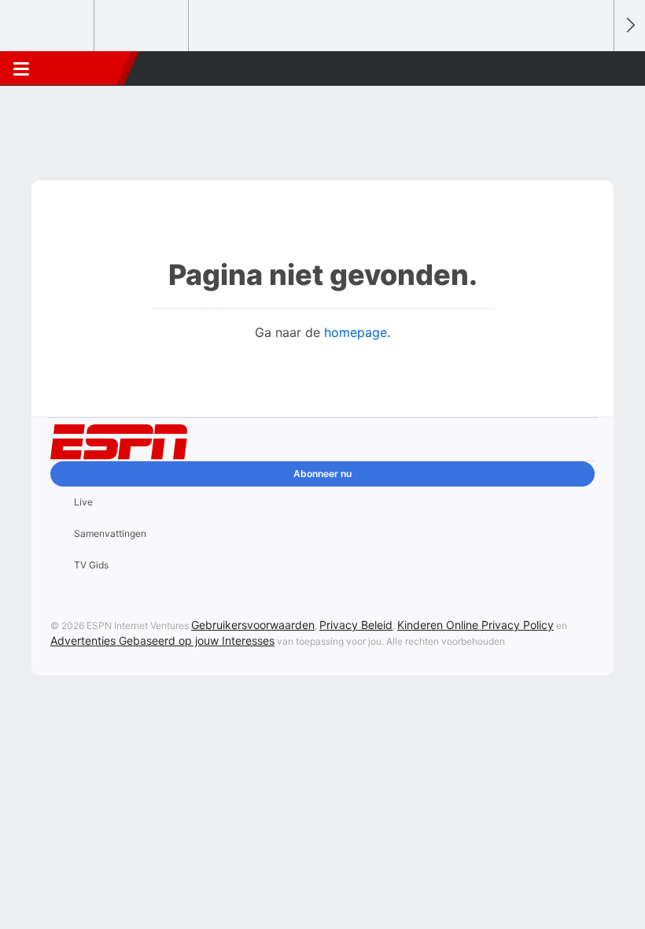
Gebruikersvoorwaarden (253, 624)
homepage (355, 332)
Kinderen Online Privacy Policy (475, 624)
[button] (593, 68)
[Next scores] (629, 25)
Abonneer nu (322, 473)
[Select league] (48, 26)
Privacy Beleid (356, 624)
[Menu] (21, 68)
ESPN (84, 68)
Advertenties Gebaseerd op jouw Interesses (162, 640)
